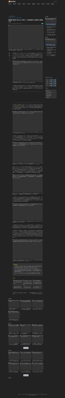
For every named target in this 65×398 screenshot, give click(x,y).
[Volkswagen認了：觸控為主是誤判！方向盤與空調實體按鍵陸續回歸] (26, 304)
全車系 (17, 17)
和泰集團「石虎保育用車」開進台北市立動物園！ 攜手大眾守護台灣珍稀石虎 (28, 266)
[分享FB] (9, 53)
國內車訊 (9, 3)
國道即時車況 (48, 90)
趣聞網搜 (33, 3)
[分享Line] (9, 56)
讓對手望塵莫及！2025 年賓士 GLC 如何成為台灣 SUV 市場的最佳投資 (37, 333)
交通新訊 (28, 3)
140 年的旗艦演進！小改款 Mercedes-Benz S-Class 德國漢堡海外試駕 (37, 287)
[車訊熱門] (56, 37)
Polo (14, 17)
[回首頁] (13, 1)
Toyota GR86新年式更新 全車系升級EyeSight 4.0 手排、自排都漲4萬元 (27, 269)
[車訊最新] (56, 16)
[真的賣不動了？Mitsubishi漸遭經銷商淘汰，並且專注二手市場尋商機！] (14, 328)
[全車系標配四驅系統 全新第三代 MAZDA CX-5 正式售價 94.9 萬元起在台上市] (14, 314)
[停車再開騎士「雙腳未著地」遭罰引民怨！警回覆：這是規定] (37, 339)
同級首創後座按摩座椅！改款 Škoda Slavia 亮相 (18, 287)
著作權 (31, 394)
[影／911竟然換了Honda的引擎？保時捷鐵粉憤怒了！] (26, 328)
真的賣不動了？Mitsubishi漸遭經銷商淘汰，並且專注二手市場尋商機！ (14, 333)
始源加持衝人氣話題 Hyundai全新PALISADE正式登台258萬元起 (26, 267)
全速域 (20, 17)
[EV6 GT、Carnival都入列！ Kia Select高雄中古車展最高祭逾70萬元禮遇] (26, 366)
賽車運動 (52, 3)
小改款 (10, 17)
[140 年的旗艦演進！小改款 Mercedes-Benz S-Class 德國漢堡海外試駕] (37, 283)
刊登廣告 (19, 394)
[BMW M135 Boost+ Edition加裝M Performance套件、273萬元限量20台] (37, 366)
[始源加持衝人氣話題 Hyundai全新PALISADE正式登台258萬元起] (37, 355)
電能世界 (24, 3)
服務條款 (29, 394)
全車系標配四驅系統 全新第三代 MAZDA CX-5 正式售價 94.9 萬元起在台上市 (14, 320)
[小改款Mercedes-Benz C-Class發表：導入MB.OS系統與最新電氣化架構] (27, 283)
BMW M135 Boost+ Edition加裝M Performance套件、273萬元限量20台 (37, 371)
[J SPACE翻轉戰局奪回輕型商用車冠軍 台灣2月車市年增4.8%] (26, 339)
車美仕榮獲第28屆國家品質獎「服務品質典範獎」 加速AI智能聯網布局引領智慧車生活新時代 (28, 271)
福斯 (12, 17)
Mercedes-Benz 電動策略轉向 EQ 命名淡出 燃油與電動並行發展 (14, 344)
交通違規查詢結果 (48, 93)
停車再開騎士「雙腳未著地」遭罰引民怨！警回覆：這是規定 (37, 344)
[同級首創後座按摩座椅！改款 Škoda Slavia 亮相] (17, 283)
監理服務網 (47, 97)
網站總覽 (46, 394)
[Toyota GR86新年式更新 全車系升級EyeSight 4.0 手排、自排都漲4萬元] (37, 304)
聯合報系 (37, 394)
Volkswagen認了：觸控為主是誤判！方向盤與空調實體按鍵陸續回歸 (26, 309)
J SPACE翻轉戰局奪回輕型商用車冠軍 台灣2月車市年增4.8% (26, 344)
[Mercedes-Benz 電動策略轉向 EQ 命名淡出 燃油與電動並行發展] (14, 339)
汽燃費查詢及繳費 (48, 95)
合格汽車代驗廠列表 (49, 92)
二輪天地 (38, 3)
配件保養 (47, 3)
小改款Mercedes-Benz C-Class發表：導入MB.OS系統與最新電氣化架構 (27, 287)
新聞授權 (26, 394)
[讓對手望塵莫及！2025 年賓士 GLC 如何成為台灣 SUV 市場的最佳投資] (37, 328)
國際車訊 (19, 3)
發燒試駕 (14, 3)
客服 (23, 394)
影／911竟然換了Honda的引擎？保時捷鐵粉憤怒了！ (25, 333)
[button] (56, 1)
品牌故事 (43, 3)
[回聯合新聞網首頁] (9, 1)
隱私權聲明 (33, 394)
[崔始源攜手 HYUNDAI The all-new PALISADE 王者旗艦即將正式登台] (14, 366)
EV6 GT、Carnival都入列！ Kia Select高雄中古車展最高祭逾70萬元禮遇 (27, 273)
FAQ (21, 394)
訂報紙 (40, 394)
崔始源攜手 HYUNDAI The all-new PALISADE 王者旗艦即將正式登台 (14, 371)
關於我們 (43, 394)
